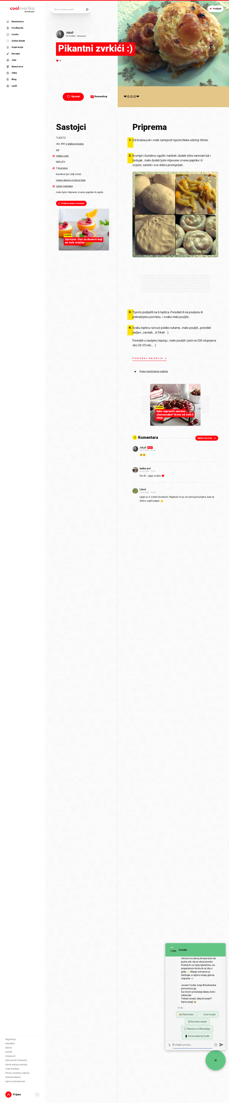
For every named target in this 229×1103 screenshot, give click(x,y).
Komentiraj (99, 96)
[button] (22, 53)
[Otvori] (37, 1094)
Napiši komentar (204, 438)
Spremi (75, 96)
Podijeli (217, 8)
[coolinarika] (22, 8)
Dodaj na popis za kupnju (72, 203)
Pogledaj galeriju (147, 358)
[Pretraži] (87, 9)
